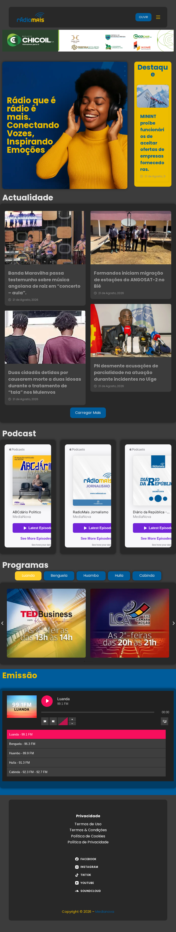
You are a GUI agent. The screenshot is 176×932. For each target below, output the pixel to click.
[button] (2, 623)
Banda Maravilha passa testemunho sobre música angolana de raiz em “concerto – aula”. (44, 283)
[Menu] (158, 17)
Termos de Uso (88, 824)
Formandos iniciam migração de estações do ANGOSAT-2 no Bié (129, 280)
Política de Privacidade (88, 842)
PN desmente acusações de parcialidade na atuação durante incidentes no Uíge (126, 372)
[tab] (28, 575)
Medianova (104, 911)
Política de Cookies (88, 836)
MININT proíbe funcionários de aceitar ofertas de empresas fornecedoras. (152, 142)
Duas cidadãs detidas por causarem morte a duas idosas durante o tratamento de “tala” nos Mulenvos (44, 382)
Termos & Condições (88, 830)
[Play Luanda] (47, 701)
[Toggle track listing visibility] (164, 721)
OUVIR (143, 17)
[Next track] (53, 721)
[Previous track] (45, 721)
